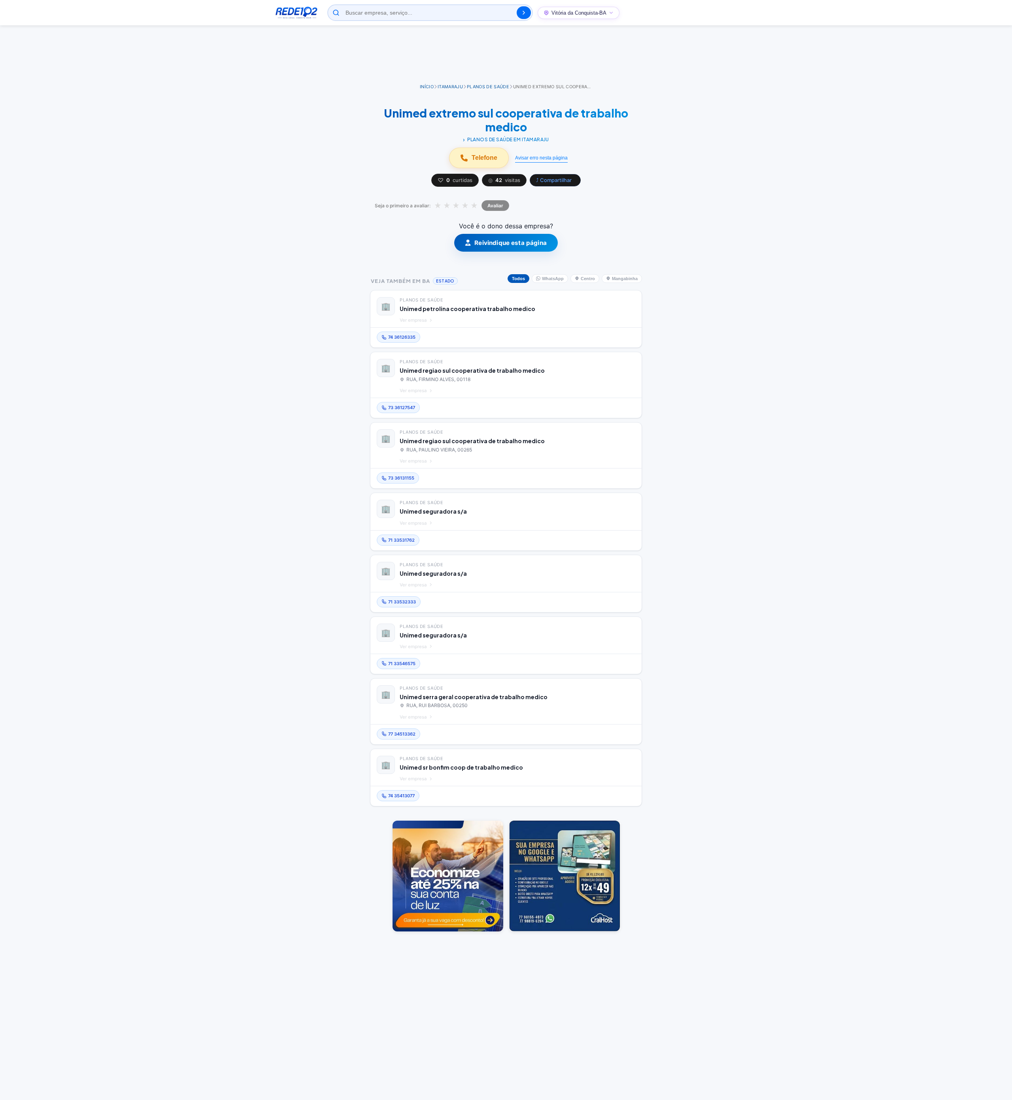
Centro (588, 278)
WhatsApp (553, 278)
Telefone (484, 157)
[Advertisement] (506, 55)
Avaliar (495, 206)
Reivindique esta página (510, 243)
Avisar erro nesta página (541, 158)
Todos (518, 278)
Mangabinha (625, 278)
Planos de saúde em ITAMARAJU (508, 139)
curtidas (455, 180)
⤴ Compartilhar (554, 180)
